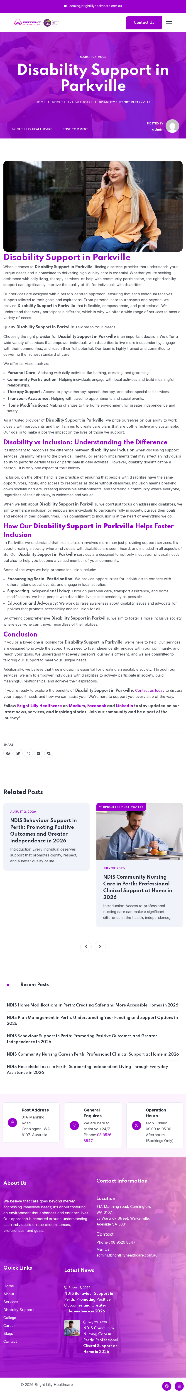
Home (40, 102)
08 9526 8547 (123, 1242)
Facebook (96, 706)
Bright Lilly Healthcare (72, 102)
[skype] (48, 753)
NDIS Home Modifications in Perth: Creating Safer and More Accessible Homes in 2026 (92, 1005)
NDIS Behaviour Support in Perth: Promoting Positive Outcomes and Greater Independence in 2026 (43, 831)
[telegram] (38, 753)
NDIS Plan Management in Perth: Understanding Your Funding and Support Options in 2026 (92, 1021)
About (8, 1294)
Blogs (8, 1333)
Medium (77, 706)
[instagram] (179, 1386)
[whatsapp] (28, 753)
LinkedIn (125, 706)
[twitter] (18, 753)
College (9, 1317)
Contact (10, 1341)
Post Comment (75, 129)
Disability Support (18, 1309)
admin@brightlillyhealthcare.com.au (95, 6)
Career (9, 1325)
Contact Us (144, 23)
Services (10, 1302)
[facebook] (7, 753)
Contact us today (149, 690)
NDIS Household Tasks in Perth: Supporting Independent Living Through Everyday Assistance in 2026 (87, 1070)
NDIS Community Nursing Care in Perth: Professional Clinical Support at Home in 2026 (137, 887)
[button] (86, 946)
